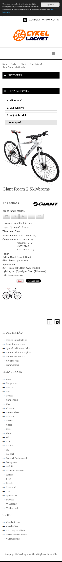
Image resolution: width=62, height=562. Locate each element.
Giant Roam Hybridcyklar (14, 67)
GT (7, 437)
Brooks (9, 395)
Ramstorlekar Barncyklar (18, 352)
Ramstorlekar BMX (15, 356)
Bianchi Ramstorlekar (16, 339)
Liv (7, 449)
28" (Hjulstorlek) (10, 268)
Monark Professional (16, 458)
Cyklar (14, 64)
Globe (9, 433)
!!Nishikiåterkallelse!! (16, 534)
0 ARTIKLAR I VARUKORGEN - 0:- (44, 20)
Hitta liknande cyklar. (13, 275)
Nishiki (9, 466)
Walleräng (11, 503)
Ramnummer (12, 364)
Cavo (8, 403)
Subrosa (10, 499)
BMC (8, 391)
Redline (9, 474)
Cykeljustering (13, 522)
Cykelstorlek (12, 360)
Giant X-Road (36, 64)
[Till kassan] (25, 20)
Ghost (9, 424)
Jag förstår (50, 4)
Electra (9, 420)
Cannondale (12, 399)
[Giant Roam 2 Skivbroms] (31, 157)
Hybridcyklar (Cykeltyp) (14, 271)
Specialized (11, 495)
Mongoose (11, 462)
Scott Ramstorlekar (15, 344)
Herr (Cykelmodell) (30, 268)
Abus (8, 378)
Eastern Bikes (12, 412)
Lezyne (9, 445)
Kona (9, 441)
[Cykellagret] (31, 35)
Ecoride (10, 416)
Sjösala (9, 482)
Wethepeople (12, 507)
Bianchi (9, 387)
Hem (4, 64)
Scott (8, 478)
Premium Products (15, 470)
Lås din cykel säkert (15, 530)
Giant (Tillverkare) (37, 271)
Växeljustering (13, 538)
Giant (23, 64)
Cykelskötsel (12, 526)
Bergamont (11, 383)
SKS (8, 491)
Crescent (10, 408)
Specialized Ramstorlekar (18, 348)
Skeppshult (11, 487)
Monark (10, 453)
